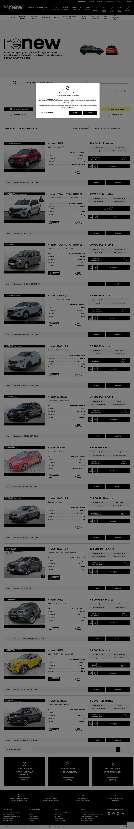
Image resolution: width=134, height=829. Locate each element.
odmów (75, 112)
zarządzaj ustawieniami (46, 112)
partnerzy (50, 99)
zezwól (90, 112)
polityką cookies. (70, 107)
